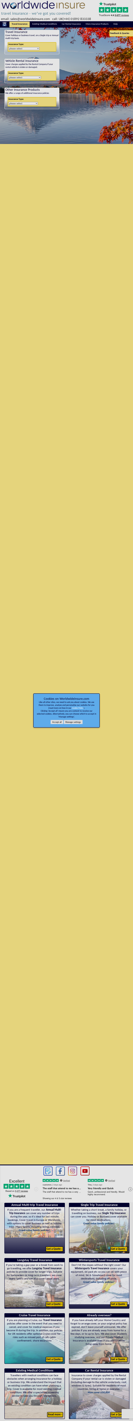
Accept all (57, 722)
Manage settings (73, 722)
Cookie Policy (78, 708)
